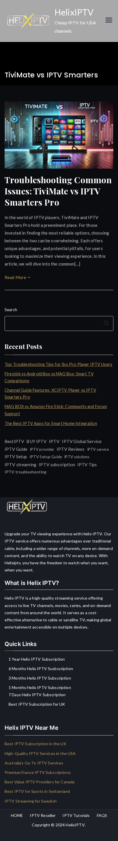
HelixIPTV (73, 12)
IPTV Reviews (71, 449)
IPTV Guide (16, 449)
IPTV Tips (87, 464)
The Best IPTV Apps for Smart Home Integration (51, 423)
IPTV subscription (57, 464)
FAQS (102, 815)
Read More (15, 277)
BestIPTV (14, 441)
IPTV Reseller (43, 815)
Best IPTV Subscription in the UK (35, 743)
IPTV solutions (76, 456)
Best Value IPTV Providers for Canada (39, 781)
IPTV (54, 441)
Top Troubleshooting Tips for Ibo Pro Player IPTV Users (58, 364)
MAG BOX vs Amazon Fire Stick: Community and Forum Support (56, 410)
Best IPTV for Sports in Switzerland (37, 791)
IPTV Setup (16, 456)
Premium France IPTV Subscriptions (38, 772)
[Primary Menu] (108, 20)
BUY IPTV (36, 441)
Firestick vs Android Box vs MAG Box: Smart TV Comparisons (49, 377)
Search (11, 309)
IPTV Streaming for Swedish (31, 801)
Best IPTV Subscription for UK (37, 704)
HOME (17, 815)
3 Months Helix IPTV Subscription (40, 678)
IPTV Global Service (81, 441)
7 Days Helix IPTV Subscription (37, 694)
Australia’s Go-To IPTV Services (34, 762)
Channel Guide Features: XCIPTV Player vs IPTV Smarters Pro (50, 393)
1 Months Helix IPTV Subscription (40, 687)
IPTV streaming (20, 464)
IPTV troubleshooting (25, 471)
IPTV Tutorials (76, 815)
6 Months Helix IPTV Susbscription (41, 668)
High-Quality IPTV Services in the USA (40, 753)
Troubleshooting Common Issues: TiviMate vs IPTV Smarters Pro (58, 191)
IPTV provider (42, 449)
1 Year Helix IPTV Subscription (37, 659)
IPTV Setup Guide (46, 456)
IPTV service (98, 449)
